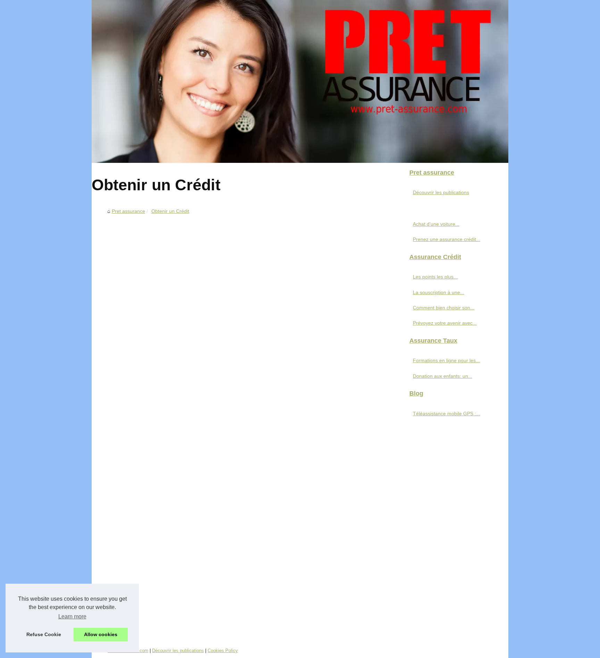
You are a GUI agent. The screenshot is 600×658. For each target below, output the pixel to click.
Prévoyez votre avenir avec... (445, 323)
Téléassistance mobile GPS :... (446, 413)
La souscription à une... (438, 292)
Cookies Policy (223, 650)
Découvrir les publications (441, 192)
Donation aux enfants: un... (442, 376)
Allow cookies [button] (100, 634)
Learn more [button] (72, 616)
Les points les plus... (435, 277)
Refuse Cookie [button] (43, 634)
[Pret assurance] (300, 81)
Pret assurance (128, 211)
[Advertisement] (248, 269)
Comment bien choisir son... (443, 307)
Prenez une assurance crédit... (446, 239)
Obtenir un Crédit (170, 211)
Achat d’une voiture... (436, 224)
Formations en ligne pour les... (446, 360)
